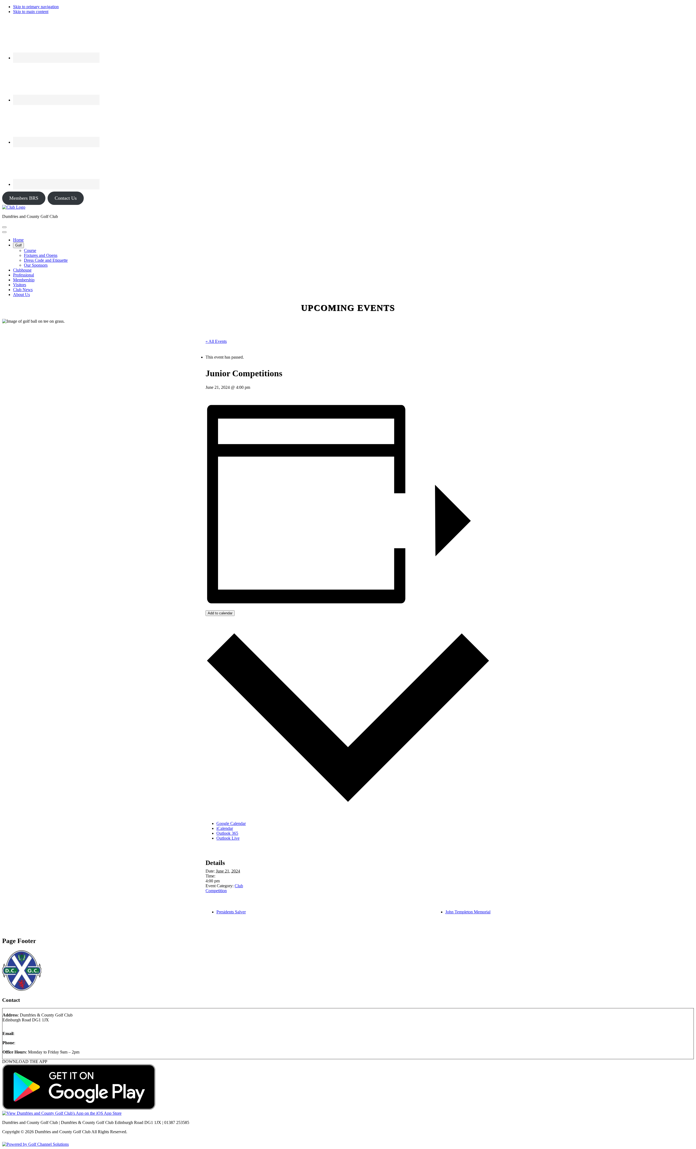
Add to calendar (220, 613)
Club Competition (224, 888)
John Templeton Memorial (467, 912)
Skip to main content (30, 11)
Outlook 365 (227, 833)
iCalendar (224, 828)
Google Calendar (231, 823)
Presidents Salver (231, 912)
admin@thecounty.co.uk (36, 1033)
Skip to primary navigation (36, 6)
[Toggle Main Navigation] (4, 227)
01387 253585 (28, 1042)
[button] (18, 245)
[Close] (4, 232)
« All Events (216, 341)
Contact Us (66, 198)
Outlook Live (228, 838)
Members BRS (23, 198)
